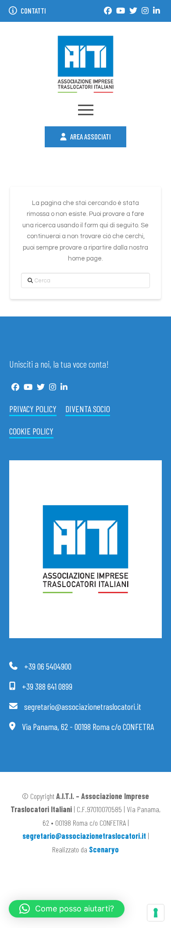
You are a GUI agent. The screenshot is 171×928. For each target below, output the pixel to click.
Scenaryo (104, 849)
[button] (86, 110)
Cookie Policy (31, 431)
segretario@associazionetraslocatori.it (84, 836)
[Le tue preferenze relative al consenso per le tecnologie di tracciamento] (155, 912)
